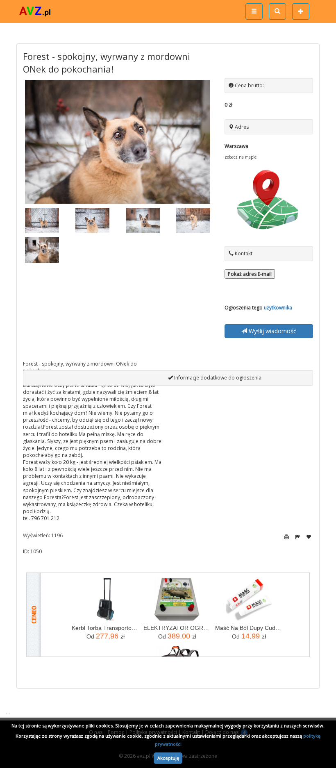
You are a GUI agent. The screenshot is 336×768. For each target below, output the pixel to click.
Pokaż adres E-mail (250, 273)
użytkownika (278, 307)
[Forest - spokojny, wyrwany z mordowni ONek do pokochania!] (117, 142)
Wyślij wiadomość (271, 331)
